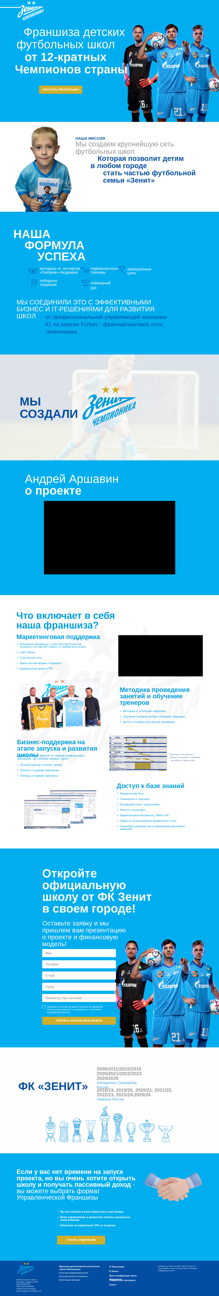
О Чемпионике (116, 1267)
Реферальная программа (122, 1280)
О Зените (113, 1271)
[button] (81, 1240)
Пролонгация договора (69, 1280)
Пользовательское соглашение (73, 1276)
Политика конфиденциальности (73, 1273)
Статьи (112, 1284)
